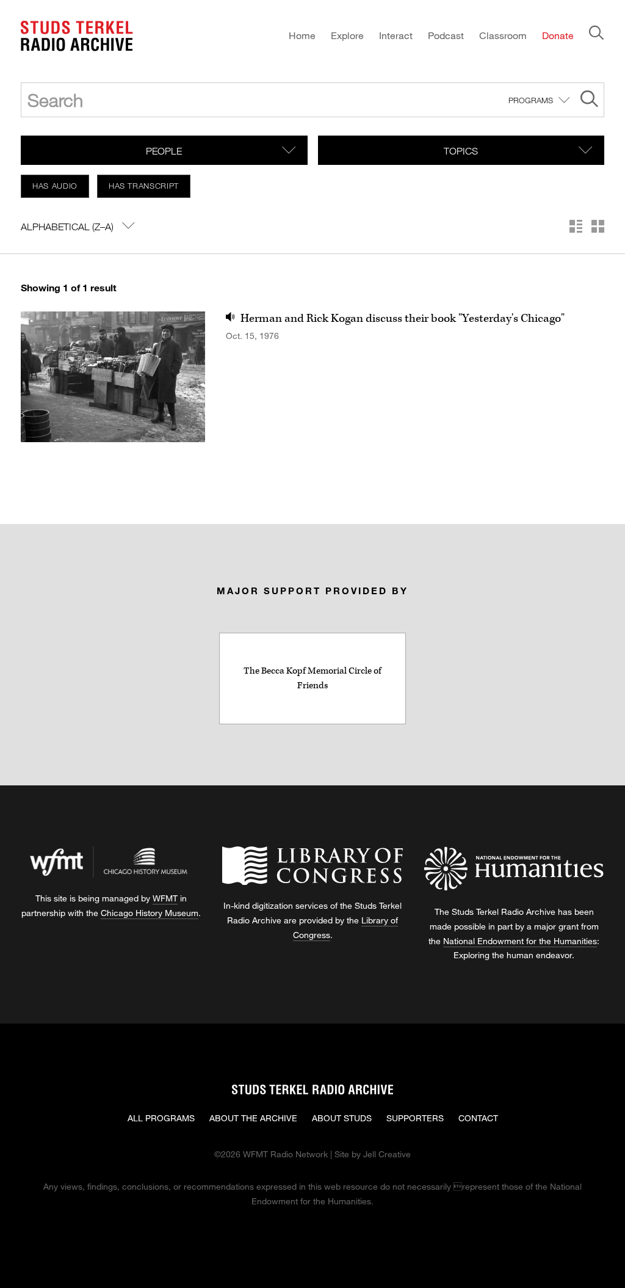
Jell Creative (387, 1154)
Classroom (503, 35)
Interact (396, 35)
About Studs (342, 1118)
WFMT (165, 898)
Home (302, 35)
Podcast (446, 35)
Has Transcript (144, 186)
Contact (478, 1118)
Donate (558, 35)
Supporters (415, 1118)
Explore (347, 35)
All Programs (161, 1118)
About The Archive (253, 1118)
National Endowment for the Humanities (520, 941)
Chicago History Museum (149, 913)
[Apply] (589, 100)
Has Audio (55, 186)
